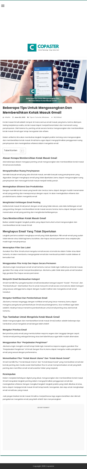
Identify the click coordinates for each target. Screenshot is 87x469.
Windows (45, 117)
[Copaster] (43, 47)
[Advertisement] (43, 20)
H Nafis (7, 117)
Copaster (50, 466)
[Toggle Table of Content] (20, 151)
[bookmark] (3, 7)
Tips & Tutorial (35, 117)
